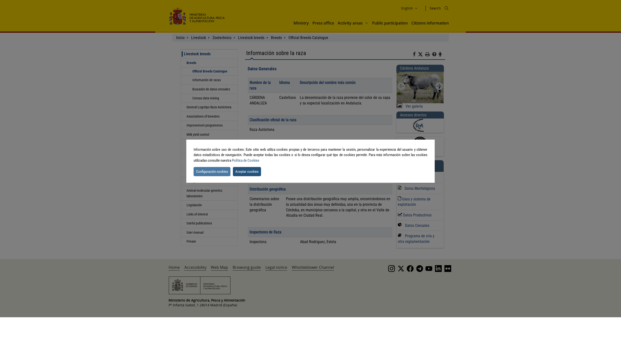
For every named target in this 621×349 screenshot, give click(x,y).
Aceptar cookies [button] (247, 171)
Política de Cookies (245, 160)
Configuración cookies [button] (212, 171)
